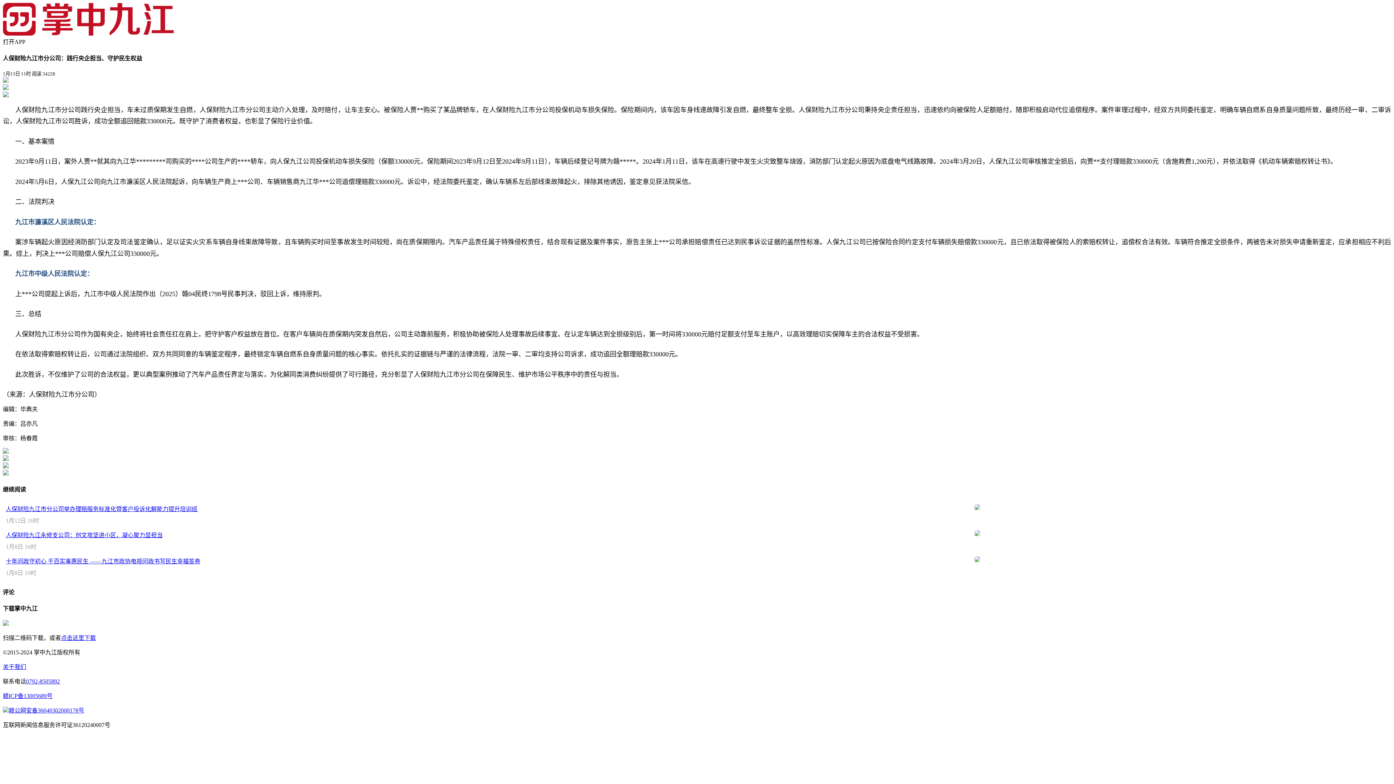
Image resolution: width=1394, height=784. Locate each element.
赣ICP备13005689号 (28, 696)
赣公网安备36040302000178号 (46, 710)
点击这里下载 (78, 638)
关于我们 (14, 667)
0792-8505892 (43, 681)
